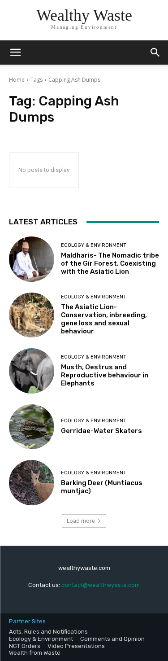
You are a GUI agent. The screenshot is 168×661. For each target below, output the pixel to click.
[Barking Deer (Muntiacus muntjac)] (31, 482)
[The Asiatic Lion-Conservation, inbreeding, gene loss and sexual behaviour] (31, 315)
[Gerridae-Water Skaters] (31, 427)
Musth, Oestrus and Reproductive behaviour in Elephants (104, 375)
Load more (81, 521)
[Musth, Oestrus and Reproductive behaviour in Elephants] (31, 371)
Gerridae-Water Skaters (101, 431)
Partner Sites (27, 621)
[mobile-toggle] (15, 52)
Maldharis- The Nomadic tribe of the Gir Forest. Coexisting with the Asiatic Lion (110, 263)
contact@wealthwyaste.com (100, 585)
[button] (155, 52)
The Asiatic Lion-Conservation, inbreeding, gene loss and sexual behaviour (104, 319)
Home (17, 79)
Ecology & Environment (93, 245)
